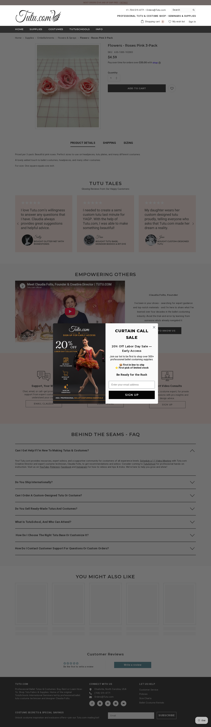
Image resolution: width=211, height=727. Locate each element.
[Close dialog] (154, 327)
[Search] (183, 10)
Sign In (192, 21)
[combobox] (181, 10)
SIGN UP (132, 395)
